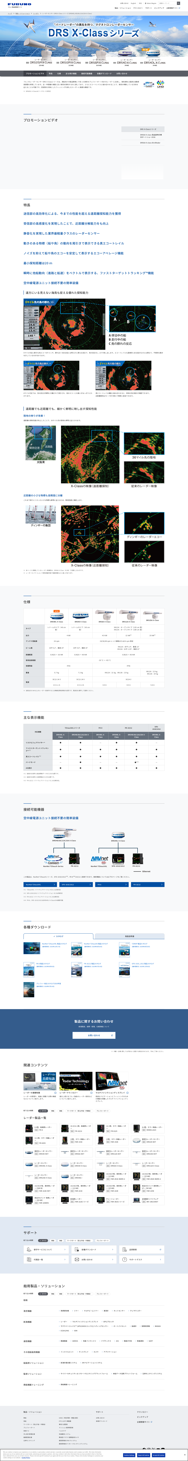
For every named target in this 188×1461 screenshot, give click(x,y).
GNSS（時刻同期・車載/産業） (69, 1418)
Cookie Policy (26, 1457)
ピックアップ (159, 8)
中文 (140, 3)
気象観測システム (64, 1434)
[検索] (178, 3)
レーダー (36, 13)
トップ (10, 13)
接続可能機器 (86, 73)
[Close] (185, 1455)
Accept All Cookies (158, 1455)
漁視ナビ (26, 1431)
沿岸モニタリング (29, 1440)
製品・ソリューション (123, 8)
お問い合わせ (124, 3)
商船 (25, 1418)
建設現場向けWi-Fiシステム (68, 1440)
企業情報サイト (172, 8)
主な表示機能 (71, 73)
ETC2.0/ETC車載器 (65, 1421)
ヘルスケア (62, 1431)
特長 (50, 73)
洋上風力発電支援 (29, 1434)
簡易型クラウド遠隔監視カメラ (69, 1437)
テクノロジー (138, 8)
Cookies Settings (129, 1455)
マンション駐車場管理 (66, 1428)
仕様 (59, 73)
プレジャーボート (29, 1428)
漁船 (25, 1421)
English (133, 3)
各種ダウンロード (104, 73)
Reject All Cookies (143, 1455)
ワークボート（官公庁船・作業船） (35, 1424)
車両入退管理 (63, 1424)
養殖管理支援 (28, 1437)
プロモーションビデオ (35, 73)
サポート (148, 8)
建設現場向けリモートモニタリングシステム (73, 1444)
